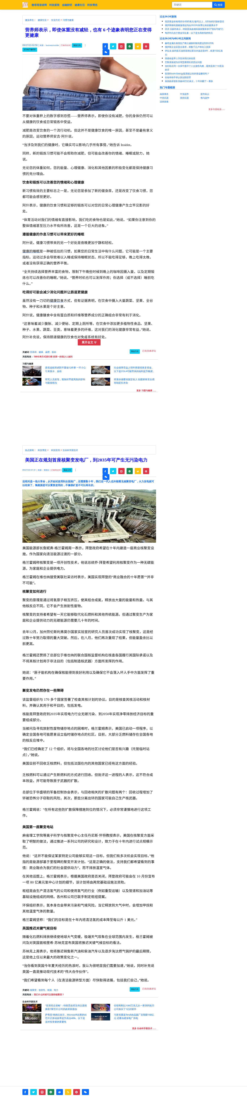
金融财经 (67, 5)
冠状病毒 (164, 101)
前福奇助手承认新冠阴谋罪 (178, 77)
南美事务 (164, 94)
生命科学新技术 (70, 450)
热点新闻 (29, 450)
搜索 (220, 5)
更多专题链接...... (216, 109)
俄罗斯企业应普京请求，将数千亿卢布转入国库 (187, 47)
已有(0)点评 (65, 45)
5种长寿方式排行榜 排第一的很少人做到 (53, 356)
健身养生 (29, 20)
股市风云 (205, 94)
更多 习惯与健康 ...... (146, 390)
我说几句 (77, 45)
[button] (105, 46)
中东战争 (184, 94)
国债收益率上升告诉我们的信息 (180, 58)
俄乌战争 (205, 97)
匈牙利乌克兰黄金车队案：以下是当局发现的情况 (189, 32)
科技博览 (92, 5)
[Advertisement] (91, 420)
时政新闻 (54, 5)
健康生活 (80, 5)
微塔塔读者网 (39, 5)
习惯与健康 (68, 20)
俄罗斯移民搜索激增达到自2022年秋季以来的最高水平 (191, 25)
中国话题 (164, 97)
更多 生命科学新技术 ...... (144, 1028)
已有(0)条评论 (149, 350)
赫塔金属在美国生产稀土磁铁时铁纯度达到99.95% (189, 43)
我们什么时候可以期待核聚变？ (49, 994)
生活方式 (55, 20)
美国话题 (184, 97)
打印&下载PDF (30, 49)
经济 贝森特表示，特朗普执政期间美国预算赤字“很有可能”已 (194, 29)
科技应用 (55, 450)
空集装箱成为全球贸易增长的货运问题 (183, 62)
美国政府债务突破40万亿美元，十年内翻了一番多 (189, 81)
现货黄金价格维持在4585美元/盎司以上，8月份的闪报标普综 (194, 21)
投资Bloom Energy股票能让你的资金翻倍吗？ (187, 73)
